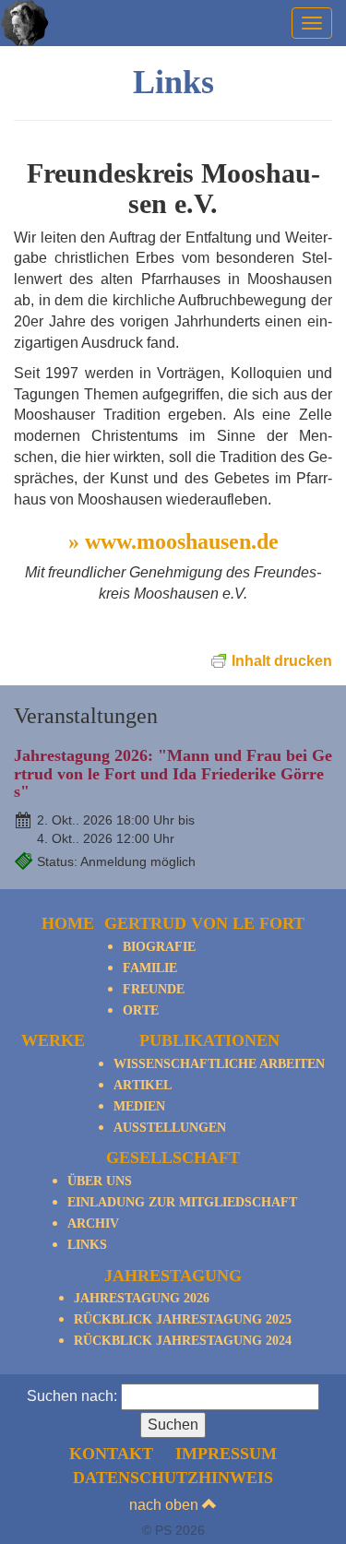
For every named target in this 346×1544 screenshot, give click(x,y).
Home (68, 923)
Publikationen (209, 1040)
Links (87, 1245)
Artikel (142, 1085)
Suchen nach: (72, 1396)
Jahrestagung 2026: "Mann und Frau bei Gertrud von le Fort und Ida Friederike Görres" (173, 774)
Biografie (159, 947)
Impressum (226, 1453)
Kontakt (111, 1453)
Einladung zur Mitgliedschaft (182, 1202)
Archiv (93, 1223)
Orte (141, 1010)
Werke (53, 1040)
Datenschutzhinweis (173, 1477)
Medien (139, 1106)
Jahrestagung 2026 (141, 1298)
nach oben (165, 1505)
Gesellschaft (173, 1157)
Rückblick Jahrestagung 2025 (183, 1319)
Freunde (154, 989)
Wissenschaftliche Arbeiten (219, 1064)
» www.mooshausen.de (173, 541)
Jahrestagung (173, 1275)
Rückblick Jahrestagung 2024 (183, 1341)
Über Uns (99, 1181)
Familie (150, 968)
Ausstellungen (169, 1127)
